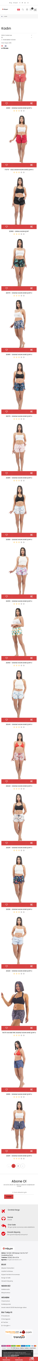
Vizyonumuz (5, 1301)
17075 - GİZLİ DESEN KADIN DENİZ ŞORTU (19, 170)
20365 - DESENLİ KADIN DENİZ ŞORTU (19, 354)
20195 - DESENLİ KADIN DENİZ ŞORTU (19, 1094)
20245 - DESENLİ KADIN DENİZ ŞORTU (19, 724)
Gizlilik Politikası (7, 1271)
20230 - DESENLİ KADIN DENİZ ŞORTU (19, 909)
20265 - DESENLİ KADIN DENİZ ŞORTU (19, 478)
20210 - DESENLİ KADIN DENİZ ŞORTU (19, 108)
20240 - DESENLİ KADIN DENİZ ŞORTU (19, 786)
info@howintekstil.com (14, 1260)
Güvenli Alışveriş (7, 1281)
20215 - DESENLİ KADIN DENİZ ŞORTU (19, 1156)
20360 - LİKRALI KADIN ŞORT (19, 231)
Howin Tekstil (6, 1348)
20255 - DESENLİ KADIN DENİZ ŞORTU (19, 601)
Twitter (5, 1322)
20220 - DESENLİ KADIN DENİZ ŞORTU (19, 971)
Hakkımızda (5, 1289)
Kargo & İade (6, 1278)
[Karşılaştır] (31, 103)
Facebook (6, 1316)
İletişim (15, 3)
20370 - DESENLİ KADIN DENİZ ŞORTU (19, 293)
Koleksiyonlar (6, 1304)
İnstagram (6, 1319)
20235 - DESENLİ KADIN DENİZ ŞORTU (19, 848)
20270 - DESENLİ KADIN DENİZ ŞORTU (19, 416)
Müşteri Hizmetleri (7, 1268)
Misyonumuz (5, 1293)
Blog (10, 3)
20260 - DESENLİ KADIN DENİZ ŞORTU (19, 539)
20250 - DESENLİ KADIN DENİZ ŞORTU (19, 663)
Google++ (6, 1325)
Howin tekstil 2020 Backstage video (14, 1307)
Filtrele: (5, 48)
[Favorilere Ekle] (6, 103)
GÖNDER (8, 1197)
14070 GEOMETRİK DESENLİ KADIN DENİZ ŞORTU (19, 1033)
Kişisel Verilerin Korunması (10, 1274)
